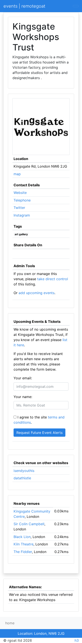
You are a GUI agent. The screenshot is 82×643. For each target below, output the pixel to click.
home (9, 623)
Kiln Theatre (23, 544)
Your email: (23, 378)
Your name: (23, 397)
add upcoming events (36, 293)
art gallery (21, 234)
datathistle (22, 478)
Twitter (19, 207)
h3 (77, 640)
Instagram (22, 215)
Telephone (22, 200)
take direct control (52, 279)
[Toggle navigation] (76, 6)
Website (20, 192)
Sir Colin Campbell (29, 524)
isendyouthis (24, 470)
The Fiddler (23, 552)
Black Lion (22, 537)
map (17, 174)
